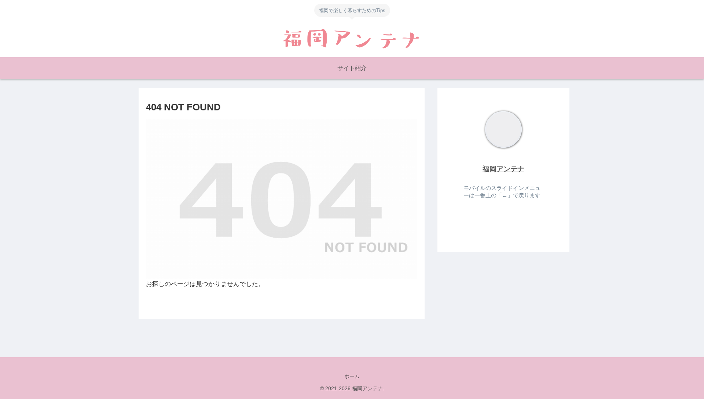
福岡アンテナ (503, 169)
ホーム (352, 376)
